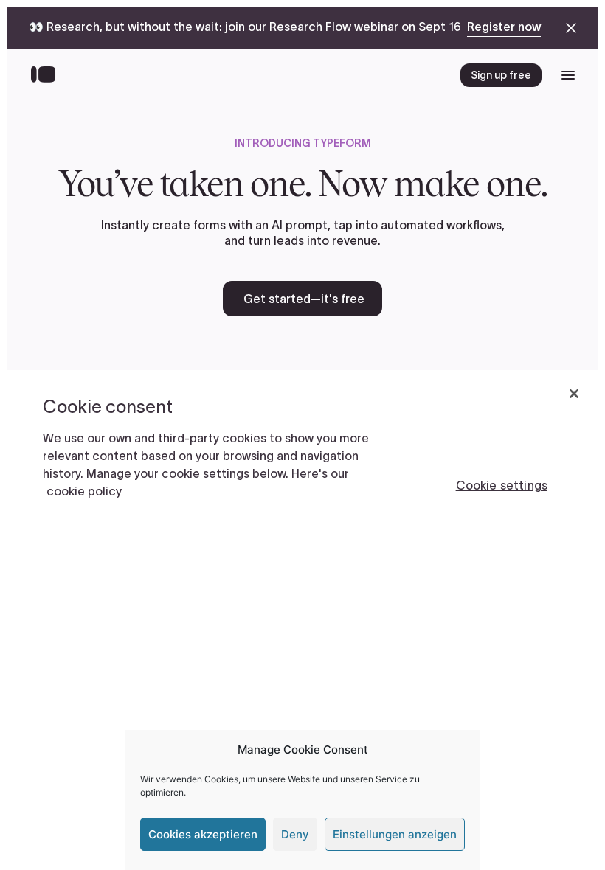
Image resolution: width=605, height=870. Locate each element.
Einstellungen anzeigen (395, 834)
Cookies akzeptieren (202, 834)
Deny (295, 834)
